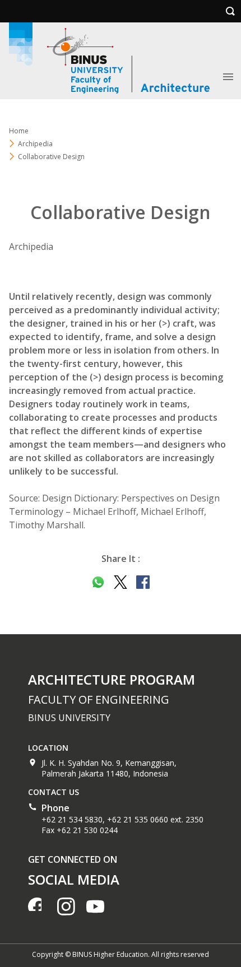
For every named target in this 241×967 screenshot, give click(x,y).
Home (19, 131)
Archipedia (35, 143)
